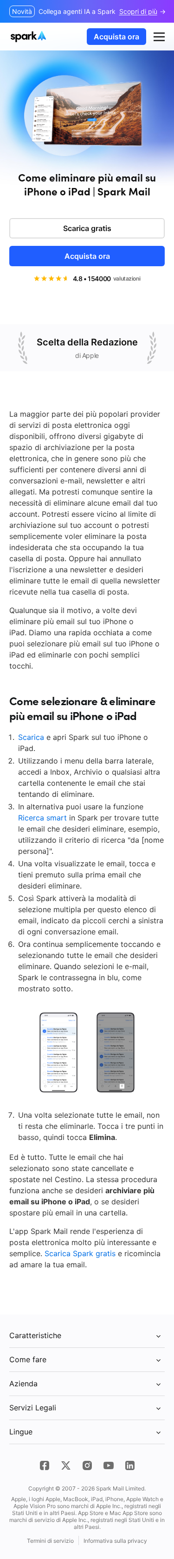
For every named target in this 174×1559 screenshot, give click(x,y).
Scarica (31, 737)
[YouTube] (108, 1465)
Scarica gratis (87, 228)
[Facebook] (44, 1465)
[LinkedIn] (129, 1465)
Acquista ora (116, 36)
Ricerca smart (42, 817)
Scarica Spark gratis (80, 1253)
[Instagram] (87, 1465)
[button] (159, 36)
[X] (65, 1465)
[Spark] (29, 36)
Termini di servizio (50, 1540)
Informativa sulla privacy (115, 1540)
